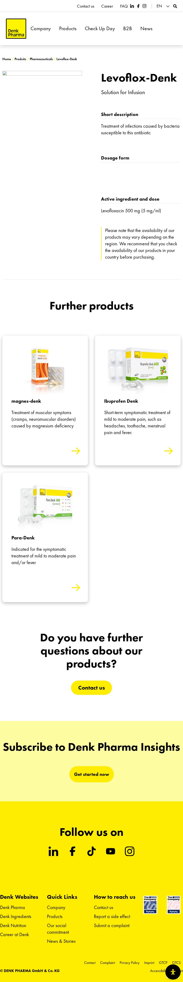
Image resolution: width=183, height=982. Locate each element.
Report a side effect (112, 916)
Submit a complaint (111, 925)
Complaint (107, 962)
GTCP (163, 962)
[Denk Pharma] (16, 29)
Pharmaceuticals (41, 59)
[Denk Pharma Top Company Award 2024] (150, 905)
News (146, 28)
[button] (164, 6)
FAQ (124, 6)
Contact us (85, 6)
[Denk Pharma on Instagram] (144, 6)
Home (6, 59)
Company (40, 28)
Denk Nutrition (13, 925)
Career (107, 6)
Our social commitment (58, 929)
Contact (89, 962)
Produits (20, 59)
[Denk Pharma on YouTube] (110, 851)
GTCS (176, 962)
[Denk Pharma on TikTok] (91, 851)
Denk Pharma (12, 907)
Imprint (149, 962)
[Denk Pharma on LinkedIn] (132, 6)
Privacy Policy (129, 962)
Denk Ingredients (15, 916)
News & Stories (61, 941)
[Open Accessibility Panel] (173, 972)
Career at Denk (14, 934)
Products (67, 28)
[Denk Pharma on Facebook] (138, 6)
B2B (127, 28)
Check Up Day (100, 28)
